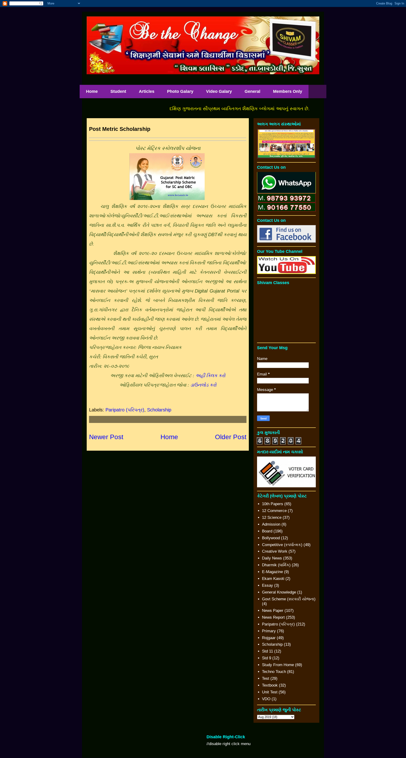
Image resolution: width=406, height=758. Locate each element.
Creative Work (274, 551)
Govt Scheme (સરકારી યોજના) (289, 599)
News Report (273, 617)
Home (92, 91)
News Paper (272, 610)
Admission (271, 524)
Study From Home (278, 665)
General (252, 91)
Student (118, 91)
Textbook (270, 685)
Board (267, 531)
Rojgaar (269, 638)
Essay (267, 585)
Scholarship (159, 409)
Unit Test (269, 692)
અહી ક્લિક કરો (210, 375)
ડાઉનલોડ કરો (203, 384)
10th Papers (272, 504)
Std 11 (267, 651)
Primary (269, 631)
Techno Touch (274, 671)
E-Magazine (272, 572)
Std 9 (266, 658)
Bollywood (271, 538)
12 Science (271, 517)
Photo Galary (180, 91)
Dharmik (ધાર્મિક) (276, 565)
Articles (146, 91)
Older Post (230, 437)
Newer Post (106, 437)
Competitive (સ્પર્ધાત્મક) (282, 545)
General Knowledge (279, 592)
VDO (266, 699)
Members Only (287, 91)
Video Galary (219, 91)
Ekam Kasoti (273, 578)
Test (265, 678)
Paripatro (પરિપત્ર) (124, 409)
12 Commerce (274, 510)
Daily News (272, 558)
